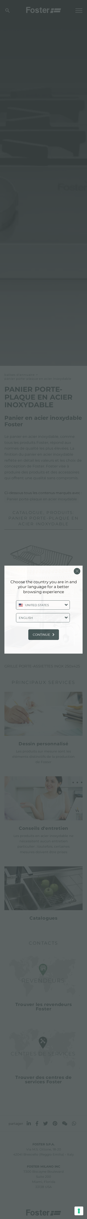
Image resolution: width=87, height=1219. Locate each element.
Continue (41, 634)
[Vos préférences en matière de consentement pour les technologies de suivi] (78, 1210)
